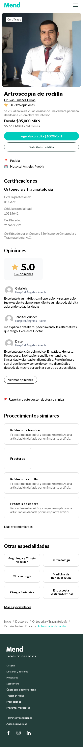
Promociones (13, 701)
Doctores (21, 621)
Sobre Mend (13, 683)
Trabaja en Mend (15, 695)
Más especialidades (17, 607)
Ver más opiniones (20, 380)
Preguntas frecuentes (18, 707)
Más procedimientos (18, 526)
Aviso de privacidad (16, 723)
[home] (12, 5)
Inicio (7, 621)
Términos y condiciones (19, 717)
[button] (75, 5)
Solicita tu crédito (41, 147)
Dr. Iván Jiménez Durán (18, 626)
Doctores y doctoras (17, 671)
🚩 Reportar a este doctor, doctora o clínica (34, 399)
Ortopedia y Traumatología (49, 621)
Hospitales (12, 677)
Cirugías (10, 665)
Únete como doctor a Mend (21, 689)
